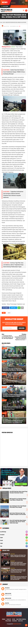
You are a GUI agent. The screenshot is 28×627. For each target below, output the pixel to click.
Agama (1, 538)
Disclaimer (14, 621)
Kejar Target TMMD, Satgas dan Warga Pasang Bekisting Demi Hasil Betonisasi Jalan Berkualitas (13, 369)
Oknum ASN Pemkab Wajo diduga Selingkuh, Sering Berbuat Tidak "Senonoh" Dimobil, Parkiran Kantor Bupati (18, 521)
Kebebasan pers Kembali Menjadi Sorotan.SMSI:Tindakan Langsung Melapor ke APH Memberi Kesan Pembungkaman (18, 563)
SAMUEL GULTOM (8, 593)
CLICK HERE (21, 484)
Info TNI (9, 313)
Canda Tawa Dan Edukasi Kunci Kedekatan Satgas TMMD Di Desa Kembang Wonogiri (14, 71)
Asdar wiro (7, 603)
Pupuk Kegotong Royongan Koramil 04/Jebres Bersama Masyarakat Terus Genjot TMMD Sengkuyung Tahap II (14, 382)
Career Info (20, 621)
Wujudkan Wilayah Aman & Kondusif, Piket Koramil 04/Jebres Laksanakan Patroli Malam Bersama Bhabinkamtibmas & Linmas (13, 408)
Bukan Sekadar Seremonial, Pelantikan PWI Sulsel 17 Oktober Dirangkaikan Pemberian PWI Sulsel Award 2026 (19, 578)
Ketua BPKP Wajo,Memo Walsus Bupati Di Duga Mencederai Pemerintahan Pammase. (18, 492)
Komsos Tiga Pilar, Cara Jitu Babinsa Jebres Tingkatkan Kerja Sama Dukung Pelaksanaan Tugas (13, 264)
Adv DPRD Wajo (3, 532)
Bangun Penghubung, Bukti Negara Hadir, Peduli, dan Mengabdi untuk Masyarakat (18, 556)
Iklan (1, 546)
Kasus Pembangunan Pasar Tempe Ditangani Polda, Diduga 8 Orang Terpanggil (18, 506)
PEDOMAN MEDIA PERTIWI (17, 624)
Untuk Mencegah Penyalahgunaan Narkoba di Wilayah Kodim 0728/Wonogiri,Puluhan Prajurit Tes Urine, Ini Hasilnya (14, 356)
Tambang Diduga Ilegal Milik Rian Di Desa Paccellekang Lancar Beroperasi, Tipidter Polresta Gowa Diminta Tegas (18, 571)
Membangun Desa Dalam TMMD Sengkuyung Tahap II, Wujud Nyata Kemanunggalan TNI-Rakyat (14, 395)
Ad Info (13, 619)
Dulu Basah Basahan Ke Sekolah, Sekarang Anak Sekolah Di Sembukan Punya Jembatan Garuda (13, 421)
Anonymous (7, 588)
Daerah (1, 540)
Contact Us (9, 619)
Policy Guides (8, 621)
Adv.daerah (2, 535)
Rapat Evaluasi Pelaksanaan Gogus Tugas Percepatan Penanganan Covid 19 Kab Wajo (18, 513)
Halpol (1, 543)
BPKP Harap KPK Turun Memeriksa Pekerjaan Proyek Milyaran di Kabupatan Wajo (18, 499)
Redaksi (3, 619)
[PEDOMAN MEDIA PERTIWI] (14, 616)
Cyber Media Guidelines (21, 619)
